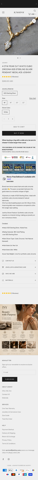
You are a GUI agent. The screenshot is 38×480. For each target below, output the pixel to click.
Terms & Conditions (8, 443)
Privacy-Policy (6, 440)
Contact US (6, 394)
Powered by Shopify (24, 465)
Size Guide (5, 415)
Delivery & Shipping (8, 433)
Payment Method (8, 429)
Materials (5, 398)
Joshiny (5, 62)
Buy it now (19, 133)
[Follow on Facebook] (3, 459)
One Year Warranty (8, 408)
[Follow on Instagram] (9, 459)
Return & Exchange (8, 436)
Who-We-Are (6, 391)
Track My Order (7, 419)
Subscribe (9, 379)
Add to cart (19, 127)
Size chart (32, 98)
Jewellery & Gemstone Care (11, 412)
